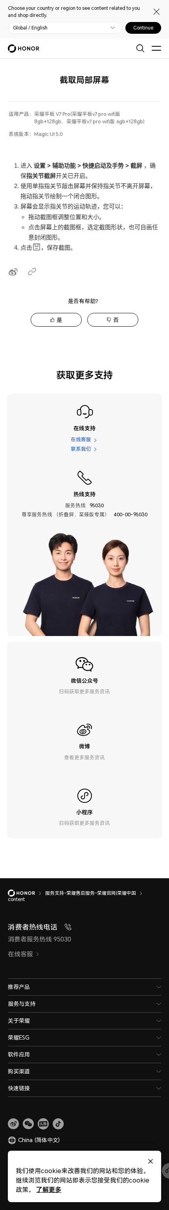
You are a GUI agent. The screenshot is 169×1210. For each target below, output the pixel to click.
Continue (143, 28)
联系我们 (81, 449)
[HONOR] (26, 893)
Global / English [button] (30, 28)
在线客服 (81, 439)
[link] (13, 1124)
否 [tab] (116, 319)
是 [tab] (59, 319)
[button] (28, 1124)
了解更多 (48, 1189)
